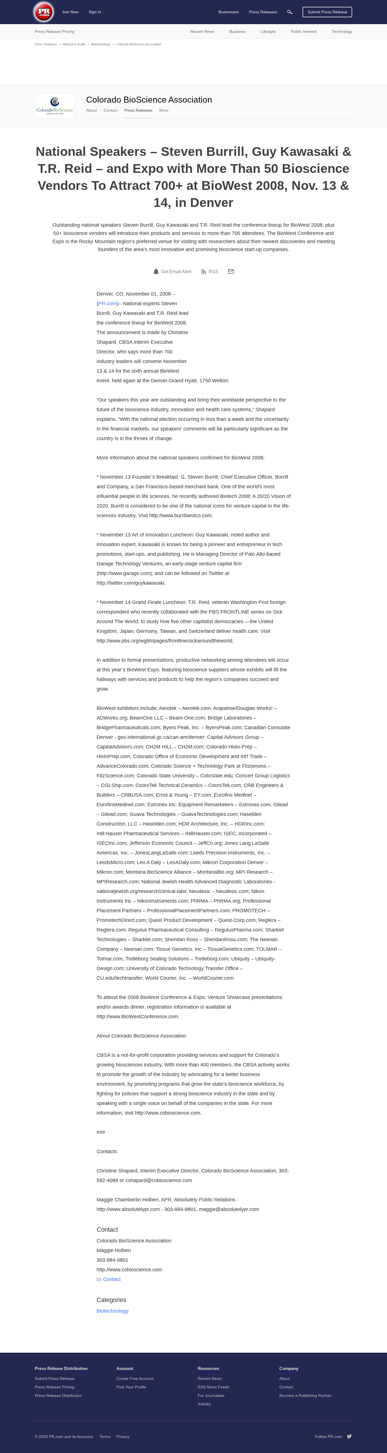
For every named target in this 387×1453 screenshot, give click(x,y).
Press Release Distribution (58, 1395)
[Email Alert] (157, 271)
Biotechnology (100, 44)
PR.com (107, 303)
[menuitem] (289, 12)
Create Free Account (135, 1378)
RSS (213, 272)
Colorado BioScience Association (138, 44)
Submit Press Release (327, 12)
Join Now (70, 12)
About (91, 110)
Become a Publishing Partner (305, 1395)
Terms (104, 1437)
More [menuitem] (164, 110)
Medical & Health (74, 44)
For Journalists (211, 1395)
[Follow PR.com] (347, 1436)
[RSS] (204, 271)
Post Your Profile (131, 1387)
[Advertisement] (193, 65)
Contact (111, 110)
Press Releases (46, 44)
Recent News (210, 1378)
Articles (204, 1404)
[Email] (230, 271)
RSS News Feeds (213, 1387)
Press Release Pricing (54, 1387)
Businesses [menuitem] (228, 12)
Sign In (95, 12)
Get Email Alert (176, 272)
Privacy (122, 1437)
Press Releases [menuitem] (263, 12)
